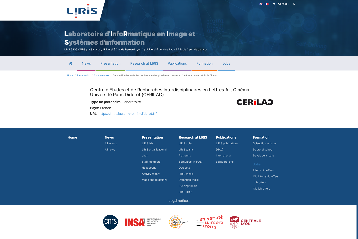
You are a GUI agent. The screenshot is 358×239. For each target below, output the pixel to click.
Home (70, 75)
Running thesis (188, 185)
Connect (283, 3)
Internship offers (263, 170)
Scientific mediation (265, 143)
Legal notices (179, 201)
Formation (261, 137)
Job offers (259, 182)
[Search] (294, 3)
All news (110, 149)
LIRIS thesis (186, 173)
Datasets (184, 167)
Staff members (101, 75)
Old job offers (261, 188)
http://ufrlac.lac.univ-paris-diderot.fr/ (127, 114)
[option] (179, 28)
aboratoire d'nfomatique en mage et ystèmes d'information (129, 38)
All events (111, 143)
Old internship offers (266, 176)
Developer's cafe (263, 155)
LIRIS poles (186, 143)
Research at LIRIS (193, 137)
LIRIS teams (186, 149)
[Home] (82, 11)
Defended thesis (189, 179)
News (109, 137)
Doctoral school (263, 149)
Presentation (83, 75)
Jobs (257, 164)
